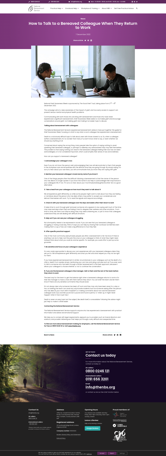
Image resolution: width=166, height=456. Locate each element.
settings (89, 454)
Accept (102, 453)
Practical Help (55, 8)
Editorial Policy (61, 438)
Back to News (49, 335)
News (83, 19)
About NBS (106, 8)
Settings (122, 453)
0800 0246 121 (97, 371)
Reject (112, 453)
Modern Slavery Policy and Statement (68, 434)
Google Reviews (92, 428)
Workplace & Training (89, 8)
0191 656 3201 (97, 379)
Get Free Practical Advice (124, 8)
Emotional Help (71, 8)
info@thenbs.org (100, 387)
